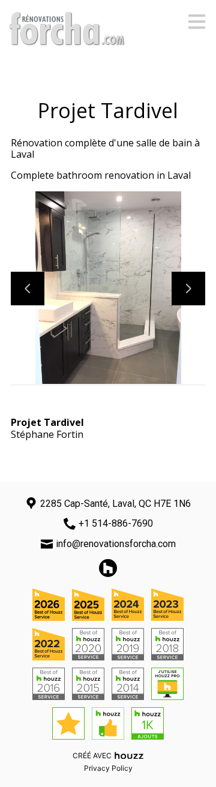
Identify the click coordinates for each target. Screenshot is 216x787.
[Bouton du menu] (197, 22)
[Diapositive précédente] (27, 288)
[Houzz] (108, 568)
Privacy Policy (108, 768)
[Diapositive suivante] (188, 288)
